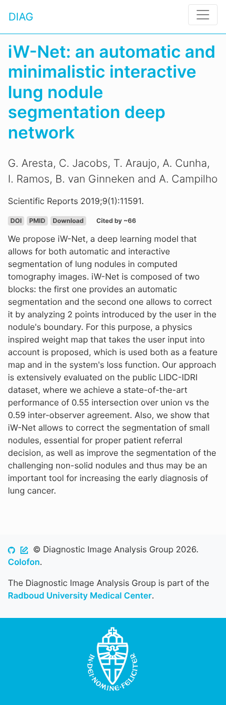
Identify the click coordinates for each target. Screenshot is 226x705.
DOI (16, 221)
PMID (37, 221)
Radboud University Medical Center (80, 595)
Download (68, 221)
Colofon (24, 562)
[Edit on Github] (24, 549)
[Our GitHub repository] (11, 549)
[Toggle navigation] (203, 14)
